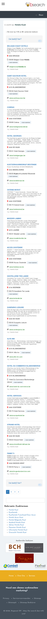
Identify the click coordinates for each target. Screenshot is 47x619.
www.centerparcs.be (17, 329)
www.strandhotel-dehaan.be (19, 444)
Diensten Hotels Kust (17, 527)
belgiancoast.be (17, 66)
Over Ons (21, 576)
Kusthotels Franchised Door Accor (22, 515)
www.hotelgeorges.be (17, 155)
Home (11, 576)
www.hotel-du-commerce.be (19, 386)
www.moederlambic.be (17, 238)
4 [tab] (18, 492)
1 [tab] (7, 492)
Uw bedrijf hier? (15, 39)
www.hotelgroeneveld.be (18, 126)
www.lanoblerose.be (16, 180)
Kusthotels (13, 512)
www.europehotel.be (16, 415)
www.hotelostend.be (16, 209)
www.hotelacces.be (16, 267)
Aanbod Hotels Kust (17, 522)
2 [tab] (11, 492)
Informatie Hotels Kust (18, 530)
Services (32, 576)
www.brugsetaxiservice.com (19, 471)
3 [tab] (14, 492)
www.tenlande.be (15, 298)
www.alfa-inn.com (16, 357)
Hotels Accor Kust (16, 517)
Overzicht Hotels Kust (17, 532)
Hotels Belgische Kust (17, 520)
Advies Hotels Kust (16, 525)
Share (41, 15)
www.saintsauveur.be (17, 98)
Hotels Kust (13, 510)
